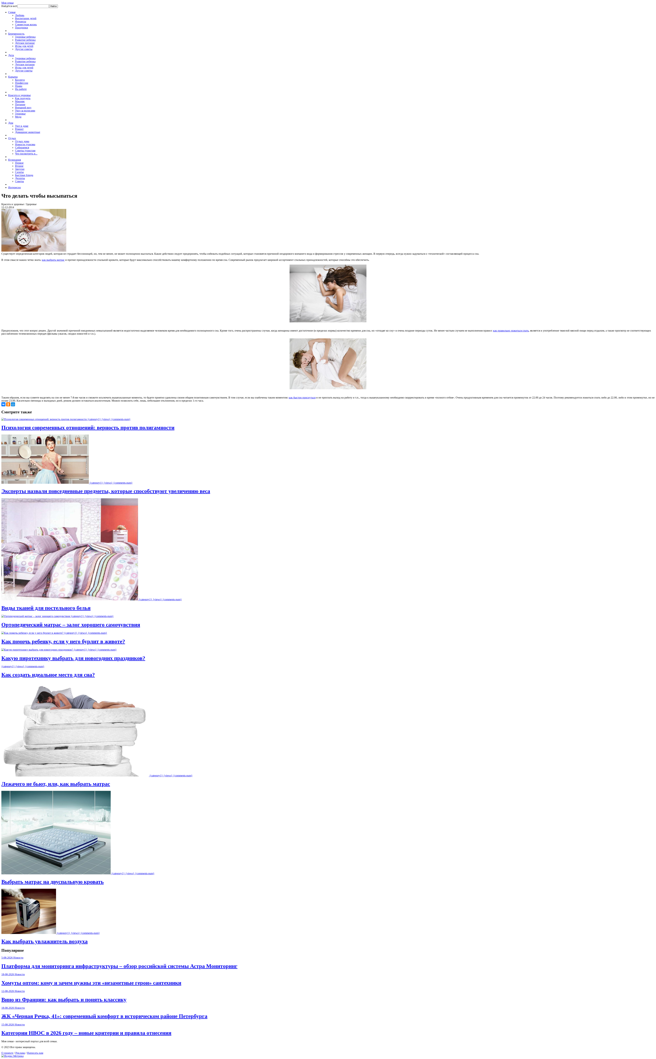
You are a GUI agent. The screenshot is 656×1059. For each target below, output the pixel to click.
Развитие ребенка (25, 39)
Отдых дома (22, 141)
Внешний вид (23, 107)
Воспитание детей (25, 18)
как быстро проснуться (302, 397)
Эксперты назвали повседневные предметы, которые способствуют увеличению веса (105, 491)
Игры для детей (24, 46)
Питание (20, 104)
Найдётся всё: (9, 6)
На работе (21, 89)
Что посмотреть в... (26, 153)
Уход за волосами (25, 110)
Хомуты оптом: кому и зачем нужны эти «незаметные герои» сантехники (91, 983)
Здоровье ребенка (25, 36)
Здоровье (20, 113)
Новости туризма (25, 144)
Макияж (20, 101)
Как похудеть (22, 98)
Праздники (21, 27)
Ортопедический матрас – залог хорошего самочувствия (70, 625)
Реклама (20, 1052)
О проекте (7, 1052)
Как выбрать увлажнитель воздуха (44, 941)
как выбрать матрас (53, 259)
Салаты (19, 172)
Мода (18, 116)
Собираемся (22, 147)
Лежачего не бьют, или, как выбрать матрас (55, 784)
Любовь (19, 15)
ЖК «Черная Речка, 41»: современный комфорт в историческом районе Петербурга (104, 1016)
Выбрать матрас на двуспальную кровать (52, 882)
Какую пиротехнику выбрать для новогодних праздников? (73, 658)
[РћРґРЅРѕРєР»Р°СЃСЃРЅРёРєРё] (8, 404)
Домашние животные (27, 132)
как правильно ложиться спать (511, 330)
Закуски (19, 169)
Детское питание (25, 43)
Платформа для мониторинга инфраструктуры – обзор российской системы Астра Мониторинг (119, 966)
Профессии (21, 82)
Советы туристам (25, 150)
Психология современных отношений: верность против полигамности (87, 427)
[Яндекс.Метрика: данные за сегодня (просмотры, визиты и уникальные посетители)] (12, 1056)
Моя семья (7, 2)
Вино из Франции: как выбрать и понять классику (63, 999)
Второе (19, 165)
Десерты (20, 178)
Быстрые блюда (24, 175)
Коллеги (20, 79)
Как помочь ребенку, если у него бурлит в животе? (63, 641)
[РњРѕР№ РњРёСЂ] (13, 404)
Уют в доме (21, 126)
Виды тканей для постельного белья (46, 608)
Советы (19, 181)
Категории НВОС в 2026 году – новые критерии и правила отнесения (86, 1033)
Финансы (20, 21)
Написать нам (35, 1052)
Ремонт (19, 129)
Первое (19, 162)
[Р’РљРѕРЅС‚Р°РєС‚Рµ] (3, 404)
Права (18, 86)
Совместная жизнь (26, 24)
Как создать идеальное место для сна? (48, 675)
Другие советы (23, 49)
